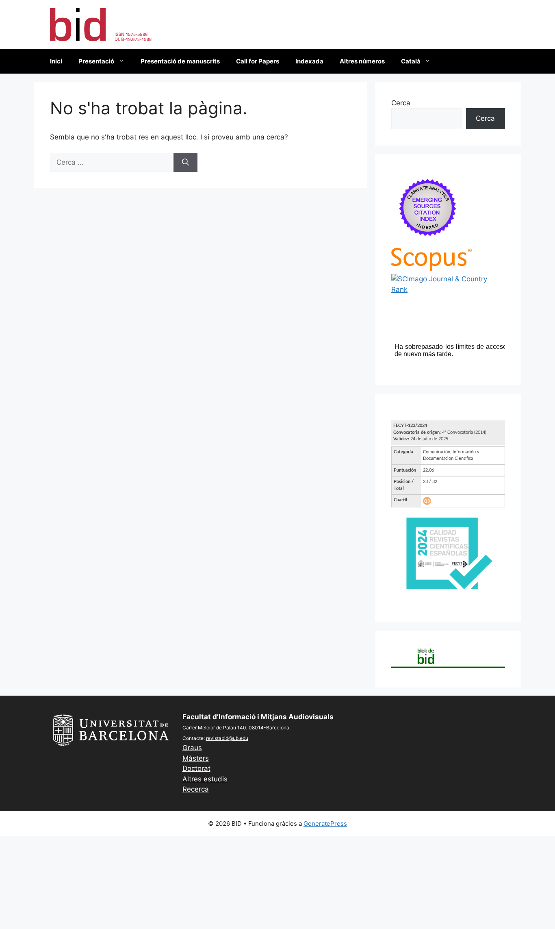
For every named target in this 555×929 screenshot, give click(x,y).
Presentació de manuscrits (180, 61)
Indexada (309, 61)
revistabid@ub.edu (227, 738)
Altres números (362, 61)
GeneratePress (325, 823)
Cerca (400, 103)
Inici (56, 61)
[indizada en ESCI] (427, 242)
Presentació (96, 61)
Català (411, 61)
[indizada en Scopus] (431, 269)
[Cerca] (185, 162)
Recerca (195, 789)
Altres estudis (205, 779)
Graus (192, 748)
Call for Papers (257, 61)
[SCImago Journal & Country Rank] (448, 289)
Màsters (195, 758)
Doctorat (196, 768)
